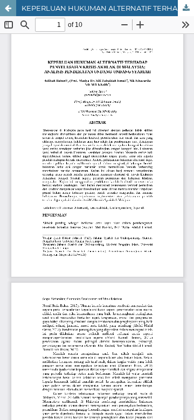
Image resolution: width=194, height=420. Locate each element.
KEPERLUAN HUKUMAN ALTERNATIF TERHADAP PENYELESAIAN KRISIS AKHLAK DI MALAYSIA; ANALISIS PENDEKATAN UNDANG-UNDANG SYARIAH (108, 8)
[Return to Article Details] (8, 8)
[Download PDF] (186, 8)
